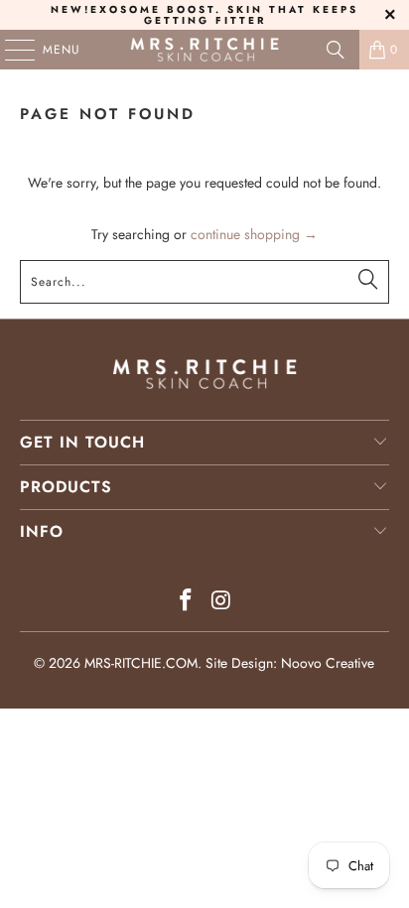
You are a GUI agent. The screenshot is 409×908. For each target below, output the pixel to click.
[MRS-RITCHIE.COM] (204, 49)
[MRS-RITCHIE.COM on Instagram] (221, 602)
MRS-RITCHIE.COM (141, 663)
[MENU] (10, 49)
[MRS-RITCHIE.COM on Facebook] (186, 602)
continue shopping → (254, 234)
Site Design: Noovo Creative (289, 663)
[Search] (335, 49)
